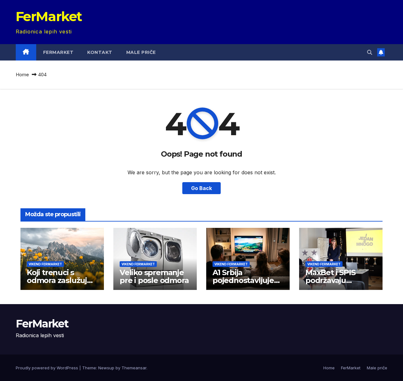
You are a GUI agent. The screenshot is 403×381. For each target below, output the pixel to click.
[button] (369, 52)
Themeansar (134, 367)
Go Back (201, 188)
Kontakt (99, 52)
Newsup (106, 367)
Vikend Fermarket (45, 264)
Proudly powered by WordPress (47, 367)
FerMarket (49, 16)
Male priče (141, 52)
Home (22, 75)
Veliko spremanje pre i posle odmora (154, 276)
